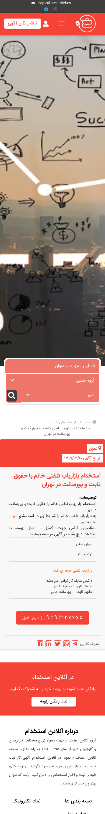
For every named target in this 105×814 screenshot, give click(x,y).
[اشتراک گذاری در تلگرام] (75, 644)
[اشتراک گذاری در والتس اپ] (66, 644)
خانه (87, 422)
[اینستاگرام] (57, 9)
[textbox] (52, 379)
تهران (93, 448)
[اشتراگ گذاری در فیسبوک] (40, 644)
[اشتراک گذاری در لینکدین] (48, 644)
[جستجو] (13, 395)
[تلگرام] (48, 9)
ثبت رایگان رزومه (53, 701)
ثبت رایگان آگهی (22, 23)
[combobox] (52, 381)
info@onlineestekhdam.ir (55, 3)
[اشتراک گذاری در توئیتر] (58, 644)
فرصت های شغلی (64, 422)
